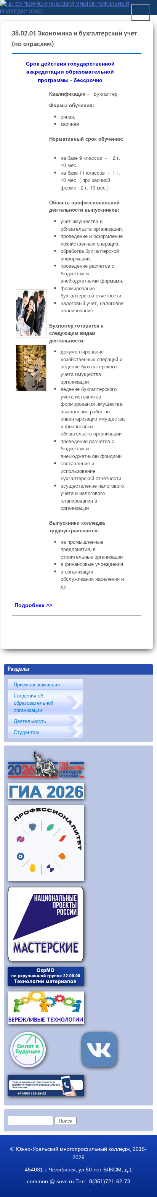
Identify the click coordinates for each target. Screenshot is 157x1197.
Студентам (26, 732)
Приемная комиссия (37, 684)
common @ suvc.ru (50, 1181)
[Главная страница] (76, 11)
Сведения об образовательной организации (33, 702)
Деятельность (30, 721)
